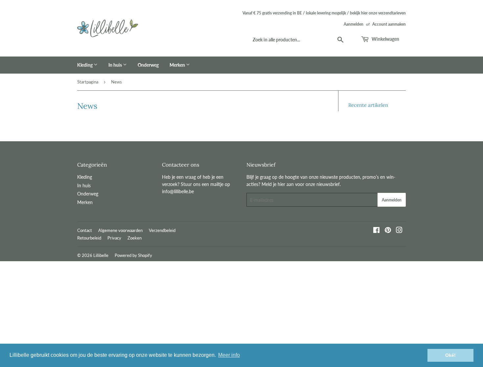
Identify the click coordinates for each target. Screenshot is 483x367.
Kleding (85, 65)
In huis (115, 65)
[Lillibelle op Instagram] (399, 231)
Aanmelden (353, 24)
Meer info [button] (229, 355)
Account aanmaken (389, 24)
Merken (178, 65)
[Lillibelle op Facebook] (376, 231)
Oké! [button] (450, 355)
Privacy (114, 238)
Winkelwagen (385, 39)
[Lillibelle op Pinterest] (387, 231)
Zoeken (134, 238)
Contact (84, 230)
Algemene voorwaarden (120, 230)
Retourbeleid (89, 238)
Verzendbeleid (162, 230)
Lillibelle (100, 255)
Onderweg (148, 65)
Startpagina (87, 81)
